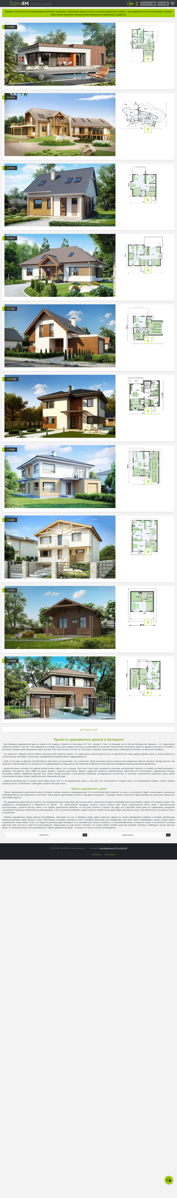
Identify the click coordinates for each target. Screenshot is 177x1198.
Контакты (146, 3)
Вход (161, 3)
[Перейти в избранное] (172, 2)
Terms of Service (110, 854)
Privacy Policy (96, 854)
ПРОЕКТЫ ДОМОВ (41, 4)
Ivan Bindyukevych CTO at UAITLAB (113, 848)
